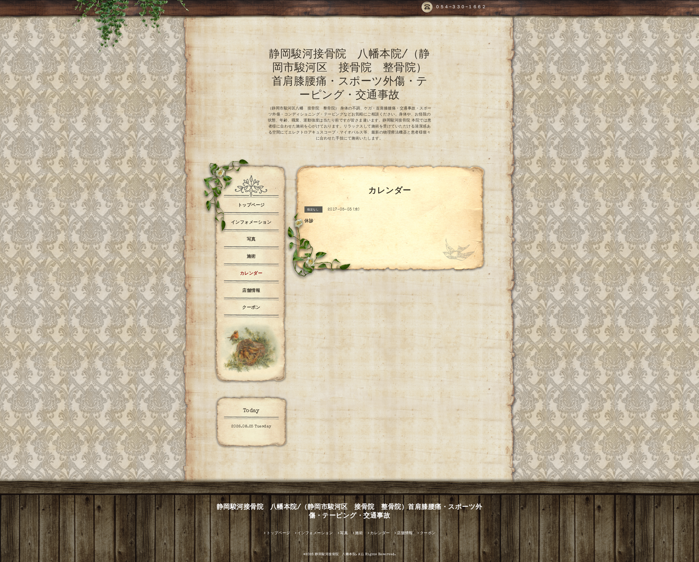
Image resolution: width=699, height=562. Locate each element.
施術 (251, 257)
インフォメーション (251, 223)
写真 (251, 239)
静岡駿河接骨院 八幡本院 (335, 554)
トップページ (251, 205)
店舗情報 (251, 291)
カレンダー (251, 274)
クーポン (251, 308)
